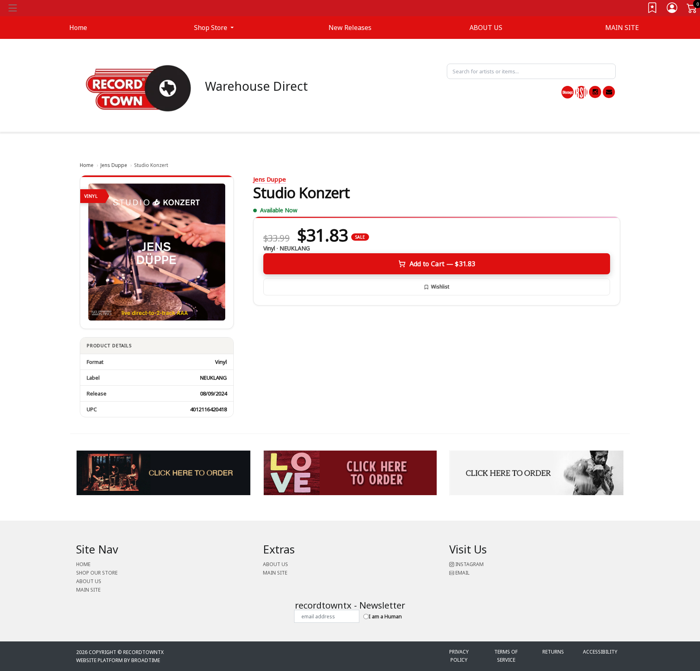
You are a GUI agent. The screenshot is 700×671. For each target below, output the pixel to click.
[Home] (138, 87)
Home (87, 165)
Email (462, 572)
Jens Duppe (113, 165)
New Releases (350, 27)
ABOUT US (486, 27)
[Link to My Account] (672, 9)
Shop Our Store (96, 572)
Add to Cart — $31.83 (442, 263)
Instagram (469, 564)
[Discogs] (567, 92)
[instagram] (595, 92)
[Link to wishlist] (652, 9)
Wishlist (440, 286)
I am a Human (385, 616)
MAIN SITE (622, 27)
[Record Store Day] (581, 92)
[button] (214, 27)
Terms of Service (506, 655)
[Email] (609, 92)
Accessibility (600, 651)
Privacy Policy (459, 655)
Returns (553, 651)
